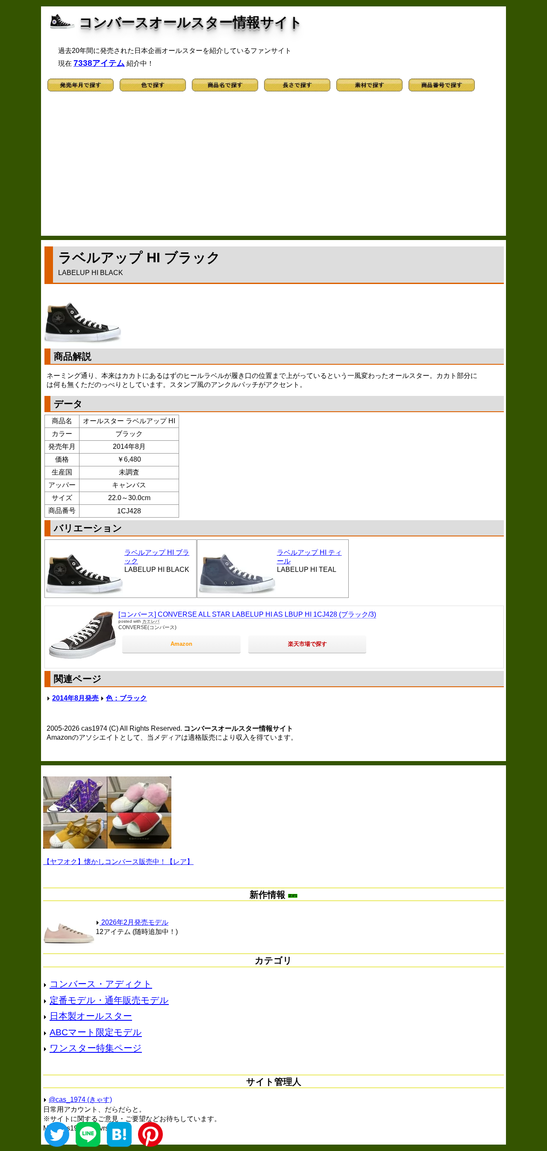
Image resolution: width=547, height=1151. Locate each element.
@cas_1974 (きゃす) (80, 1099)
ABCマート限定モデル (96, 1032)
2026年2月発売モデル (134, 922)
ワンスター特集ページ (96, 1048)
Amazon (181, 644)
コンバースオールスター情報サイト (191, 22)
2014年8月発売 (75, 698)
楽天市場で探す (307, 644)
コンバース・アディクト (101, 984)
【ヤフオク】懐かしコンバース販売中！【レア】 (118, 861)
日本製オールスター (91, 1016)
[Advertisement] (273, 167)
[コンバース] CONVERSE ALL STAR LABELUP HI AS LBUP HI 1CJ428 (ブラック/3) (247, 614)
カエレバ (150, 621)
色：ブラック (126, 698)
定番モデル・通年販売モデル (109, 1000)
